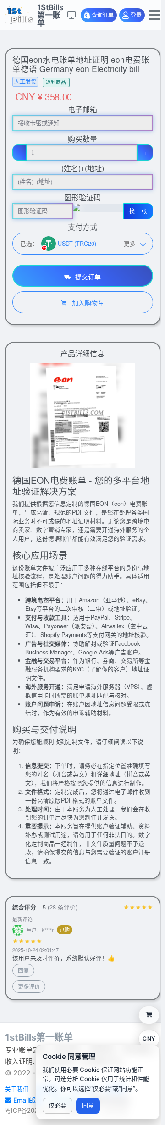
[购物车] (149, 1015)
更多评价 (29, 986)
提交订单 (87, 276)
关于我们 (17, 1089)
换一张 (138, 211)
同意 (88, 1105)
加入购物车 (87, 302)
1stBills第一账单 (39, 1037)
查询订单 (103, 15)
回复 (23, 970)
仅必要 (57, 1105)
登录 (136, 15)
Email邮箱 (28, 1100)
